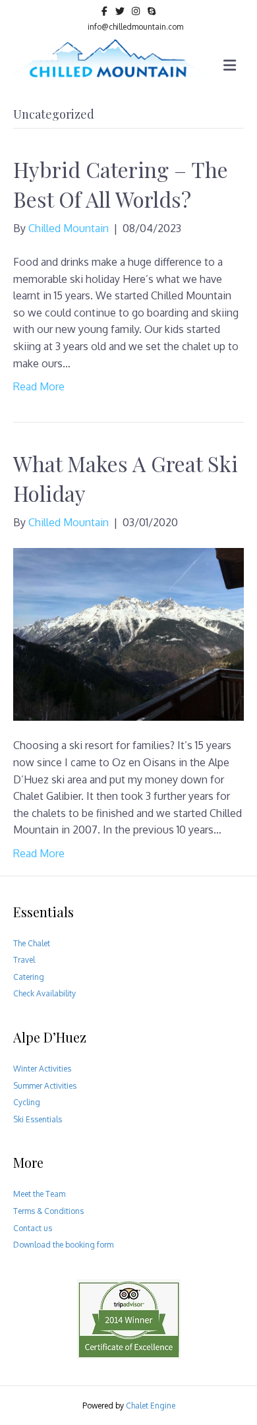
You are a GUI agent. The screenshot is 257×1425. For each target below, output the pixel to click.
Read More (39, 386)
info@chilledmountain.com (135, 27)
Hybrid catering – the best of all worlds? (120, 184)
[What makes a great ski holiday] (128, 633)
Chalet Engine (150, 1405)
